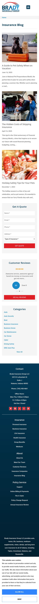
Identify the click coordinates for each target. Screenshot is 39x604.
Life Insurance (19, 433)
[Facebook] (15, 408)
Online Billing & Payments (19, 491)
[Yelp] (19, 408)
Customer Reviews (19, 467)
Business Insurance (19, 429)
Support (19, 487)
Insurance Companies (19, 471)
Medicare (19, 447)
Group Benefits (19, 442)
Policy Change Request (19, 500)
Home (4, 17)
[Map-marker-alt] (10, 408)
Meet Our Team (19, 462)
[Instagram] (24, 408)
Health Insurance (19, 438)
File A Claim (19, 496)
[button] (28, 7)
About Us (19, 458)
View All (19, 352)
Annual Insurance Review (19, 505)
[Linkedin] (28, 408)
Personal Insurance (19, 424)
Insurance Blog (19, 476)
